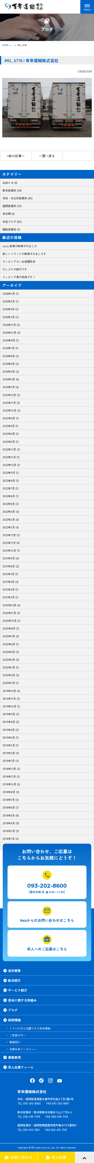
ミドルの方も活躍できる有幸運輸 (29, 1028)
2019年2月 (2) (11, 753)
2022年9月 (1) (11, 472)
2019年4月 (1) (11, 737)
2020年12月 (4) (11, 605)
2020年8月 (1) (11, 628)
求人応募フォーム (21, 1067)
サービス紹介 (17, 990)
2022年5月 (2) (11, 504)
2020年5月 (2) (11, 652)
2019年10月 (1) (11, 706)
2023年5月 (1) (10, 426)
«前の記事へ (16, 156)
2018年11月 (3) (11, 776)
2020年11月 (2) (11, 613)
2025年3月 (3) (11, 317)
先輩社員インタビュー (23, 1049)
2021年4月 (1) (10, 589)
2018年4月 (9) (11, 823)
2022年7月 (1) (10, 488)
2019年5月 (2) (11, 730)
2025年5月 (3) (10, 309)
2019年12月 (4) (11, 691)
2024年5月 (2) (11, 364)
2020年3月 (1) (11, 667)
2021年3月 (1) (10, 597)
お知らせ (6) (10, 182)
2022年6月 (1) (11, 496)
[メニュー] (87, 7)
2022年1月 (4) (11, 527)
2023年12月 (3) (11, 395)
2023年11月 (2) (11, 403)
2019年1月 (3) (11, 761)
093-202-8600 (47, 885)
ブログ (13, 1010)
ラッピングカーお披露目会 (19, 261)
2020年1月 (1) (11, 683)
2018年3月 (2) (11, 831)
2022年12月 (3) (11, 449)
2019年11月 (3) (11, 698)
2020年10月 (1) (11, 620)
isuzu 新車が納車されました (20, 246)
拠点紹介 (14, 980)
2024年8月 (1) (11, 340)
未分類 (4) (9, 213)
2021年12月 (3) (11, 535)
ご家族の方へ (17, 1035)
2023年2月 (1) (11, 441)
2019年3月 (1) (11, 745)
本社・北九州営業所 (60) (18, 198)
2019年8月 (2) (11, 722)
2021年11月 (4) (11, 543)
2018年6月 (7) (11, 807)
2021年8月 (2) (11, 566)
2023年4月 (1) (11, 433)
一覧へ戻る (47, 156)
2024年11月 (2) (11, 325)
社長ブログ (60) (12, 221)
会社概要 (14, 970)
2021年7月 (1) (10, 574)
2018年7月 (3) (11, 800)
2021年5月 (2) (10, 582)
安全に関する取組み (22, 1000)
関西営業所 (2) (11, 229)
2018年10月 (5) (11, 784)
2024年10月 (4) (11, 332)
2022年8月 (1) (11, 480)
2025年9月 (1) (11, 301)
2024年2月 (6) (11, 379)
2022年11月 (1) (11, 457)
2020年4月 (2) (11, 659)
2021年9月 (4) (11, 558)
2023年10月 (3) (11, 410)
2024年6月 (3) (11, 356)
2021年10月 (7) (11, 550)
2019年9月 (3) (11, 714)
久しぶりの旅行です (15, 269)
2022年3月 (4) (11, 519)
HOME (5, 45)
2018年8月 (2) (11, 792)
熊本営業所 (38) (12, 190)
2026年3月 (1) (11, 293)
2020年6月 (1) (11, 644)
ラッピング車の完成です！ (19, 277)
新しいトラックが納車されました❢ (24, 254)
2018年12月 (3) (11, 769)
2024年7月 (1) (10, 348)
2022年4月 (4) (11, 511)
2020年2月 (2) (11, 675)
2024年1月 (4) (11, 387)
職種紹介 (14, 1042)
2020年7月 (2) (11, 636)
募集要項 (14, 1057)
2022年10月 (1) (11, 465)
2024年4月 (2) (11, 371)
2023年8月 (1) (11, 418)
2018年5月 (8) (11, 815)
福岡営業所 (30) (12, 206)
